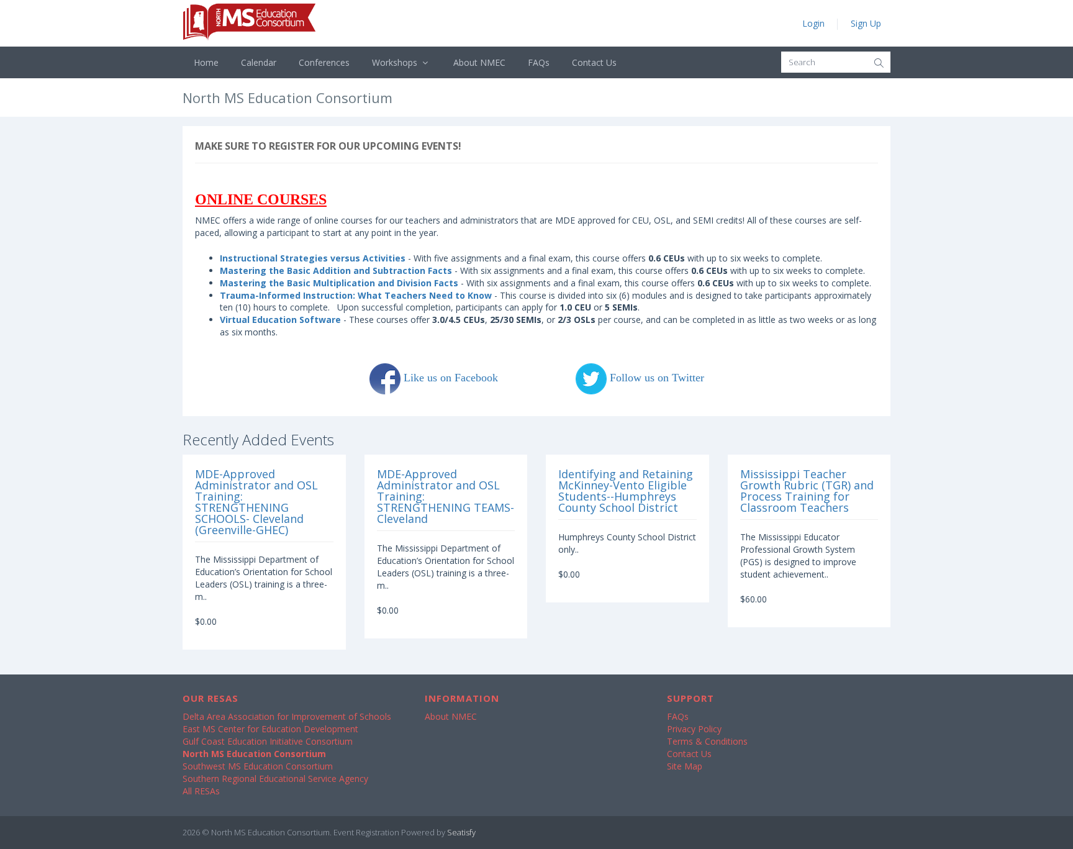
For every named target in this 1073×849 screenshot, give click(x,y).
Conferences (324, 62)
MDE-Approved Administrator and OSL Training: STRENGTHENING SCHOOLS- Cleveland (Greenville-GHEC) (256, 501)
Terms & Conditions (707, 741)
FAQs (539, 62)
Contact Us (594, 62)
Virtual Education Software (280, 319)
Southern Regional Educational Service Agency (275, 778)
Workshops (396, 62)
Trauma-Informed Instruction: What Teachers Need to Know (356, 295)
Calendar (258, 62)
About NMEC (479, 62)
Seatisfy (461, 832)
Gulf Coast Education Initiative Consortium (268, 741)
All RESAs (201, 791)
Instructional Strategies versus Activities (314, 258)
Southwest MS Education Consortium (258, 766)
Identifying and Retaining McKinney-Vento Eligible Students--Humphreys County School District (625, 490)
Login (813, 23)
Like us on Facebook (451, 377)
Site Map (684, 766)
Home (206, 62)
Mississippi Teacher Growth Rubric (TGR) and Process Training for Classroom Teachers (807, 490)
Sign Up (866, 23)
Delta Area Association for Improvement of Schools (287, 716)
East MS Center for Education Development (270, 729)
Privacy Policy (694, 729)
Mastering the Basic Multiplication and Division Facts (339, 283)
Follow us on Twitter (655, 377)
